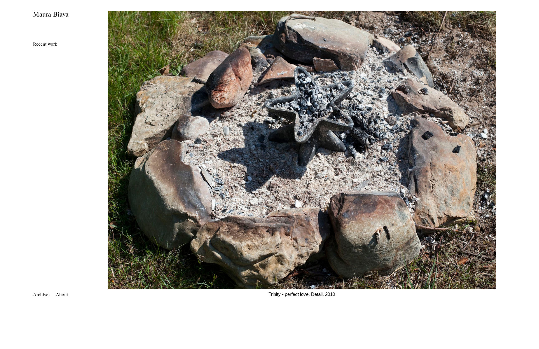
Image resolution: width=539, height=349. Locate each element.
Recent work (45, 44)
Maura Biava (51, 13)
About (62, 294)
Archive (40, 294)
